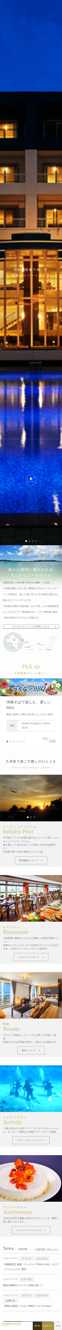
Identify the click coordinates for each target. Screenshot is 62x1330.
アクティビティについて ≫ (31, 1140)
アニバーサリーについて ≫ (31, 1230)
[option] (31, 687)
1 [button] (26, 541)
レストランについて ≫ (31, 957)
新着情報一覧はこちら (47, 1249)
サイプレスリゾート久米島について (31, 626)
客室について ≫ (31, 1050)
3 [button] (33, 541)
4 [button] (36, 541)
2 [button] (29, 541)
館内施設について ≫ (31, 860)
